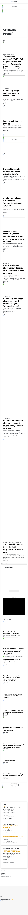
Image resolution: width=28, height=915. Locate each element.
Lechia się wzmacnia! (9, 760)
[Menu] (26, 2)
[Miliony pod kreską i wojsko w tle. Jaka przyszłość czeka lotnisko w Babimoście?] (10, 684)
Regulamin (3, 873)
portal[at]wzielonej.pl (10, 832)
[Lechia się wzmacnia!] (10, 750)
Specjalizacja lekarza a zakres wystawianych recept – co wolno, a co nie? (13, 661)
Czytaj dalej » (6, 73)
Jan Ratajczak (6, 54)
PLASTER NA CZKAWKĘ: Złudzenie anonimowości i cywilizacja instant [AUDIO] (13, 712)
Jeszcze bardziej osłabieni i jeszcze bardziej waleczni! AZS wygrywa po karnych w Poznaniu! (13, 236)
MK (3, 88)
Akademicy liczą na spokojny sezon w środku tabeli (11, 93)
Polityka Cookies (4, 874)
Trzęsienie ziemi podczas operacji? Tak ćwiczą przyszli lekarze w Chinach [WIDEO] (13, 729)
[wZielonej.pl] (14, 1)
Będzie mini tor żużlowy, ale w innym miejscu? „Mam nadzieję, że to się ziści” (13, 775)
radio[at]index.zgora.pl (11, 857)
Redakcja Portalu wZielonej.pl (9, 542)
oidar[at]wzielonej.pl (10, 812)
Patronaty (3, 871)
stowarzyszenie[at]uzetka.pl (12, 842)
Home (4, 27)
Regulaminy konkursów (6, 876)
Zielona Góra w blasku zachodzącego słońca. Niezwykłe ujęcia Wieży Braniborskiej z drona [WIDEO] (13, 745)
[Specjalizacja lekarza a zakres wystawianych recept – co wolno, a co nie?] (14, 657)
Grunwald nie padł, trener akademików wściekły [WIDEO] (11, 171)
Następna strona (4, 563)
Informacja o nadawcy (7, 818)
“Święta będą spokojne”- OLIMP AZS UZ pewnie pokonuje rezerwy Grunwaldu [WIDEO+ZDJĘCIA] (13, 61)
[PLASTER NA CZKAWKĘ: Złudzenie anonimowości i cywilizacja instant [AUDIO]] (10, 700)
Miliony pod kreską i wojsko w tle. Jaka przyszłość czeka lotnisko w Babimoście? (12, 695)
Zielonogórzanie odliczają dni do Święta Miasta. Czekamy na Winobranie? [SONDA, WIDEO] (12, 633)
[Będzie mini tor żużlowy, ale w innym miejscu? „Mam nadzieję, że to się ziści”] (10, 764)
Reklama (2, 870)
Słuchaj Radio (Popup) (14, 590)
